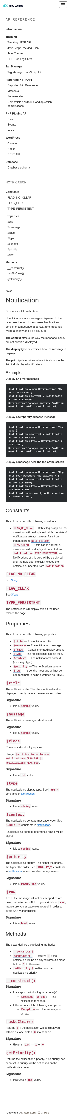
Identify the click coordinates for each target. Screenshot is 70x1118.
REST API (13, 154)
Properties (12, 216)
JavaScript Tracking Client (23, 48)
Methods (11, 262)
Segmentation (15, 96)
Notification (28, 793)
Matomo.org (28, 1112)
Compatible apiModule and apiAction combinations (29, 103)
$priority (12, 249)
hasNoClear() (15, 273)
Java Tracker (15, 53)
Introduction (14, 29)
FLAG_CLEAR (16, 203)
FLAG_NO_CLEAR (19, 197)
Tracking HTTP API (19, 42)
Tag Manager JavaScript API (24, 72)
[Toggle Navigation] (63, 4)
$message (13, 227)
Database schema (18, 167)
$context (12, 243)
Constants (12, 191)
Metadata (13, 90)
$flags (11, 232)
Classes (12, 119)
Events (11, 124)
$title (10, 221)
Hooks (11, 148)
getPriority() (14, 279)
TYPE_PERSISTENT (20, 208)
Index (10, 130)
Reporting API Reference (22, 85)
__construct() (15, 268)
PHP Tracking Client (19, 59)
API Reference (20, 19)
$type (10, 238)
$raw (10, 254)
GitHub (44, 1112)
